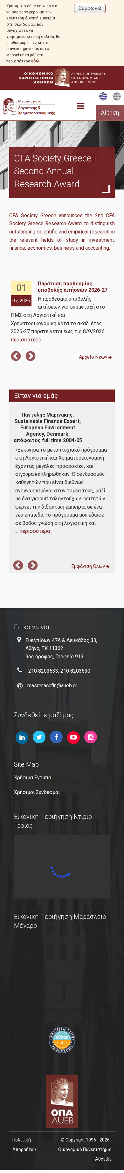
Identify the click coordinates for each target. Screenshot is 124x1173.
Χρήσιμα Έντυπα (32, 778)
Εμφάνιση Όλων (89, 566)
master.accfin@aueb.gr (52, 686)
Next (30, 356)
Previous (16, 356)
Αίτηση (110, 113)
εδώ (35, 61)
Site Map (26, 764)
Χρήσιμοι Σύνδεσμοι (37, 792)
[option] (62, 312)
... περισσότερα (32, 531)
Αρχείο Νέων (93, 357)
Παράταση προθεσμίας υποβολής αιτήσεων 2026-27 (72, 287)
